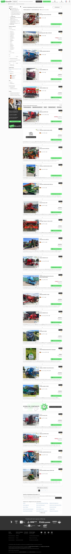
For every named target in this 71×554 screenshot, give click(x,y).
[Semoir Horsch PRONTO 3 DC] (31, 262)
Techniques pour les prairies (15, 15)
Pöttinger (12, 36)
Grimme (11, 46)
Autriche (13, 76)
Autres (24, 503)
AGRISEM (12, 40)
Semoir (45, 107)
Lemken (12, 35)
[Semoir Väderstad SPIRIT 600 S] (31, 438)
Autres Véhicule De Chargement (41, 511)
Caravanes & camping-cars (15, 23)
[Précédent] (23, 19)
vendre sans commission (15, 121)
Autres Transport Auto (40, 509)
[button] (69, 1)
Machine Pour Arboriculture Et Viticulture (56, 505)
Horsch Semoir (59, 107)
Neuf (11, 82)
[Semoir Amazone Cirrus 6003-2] (31, 244)
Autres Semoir (38, 507)
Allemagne (13, 75)
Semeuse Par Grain (53, 507)
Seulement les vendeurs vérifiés (15, 95)
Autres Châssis (25, 507)
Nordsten (12, 49)
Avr (11, 42)
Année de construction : (12, 61)
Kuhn (11, 39)
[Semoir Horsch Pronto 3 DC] (31, 207)
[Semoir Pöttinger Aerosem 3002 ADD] (31, 19)
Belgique (13, 78)
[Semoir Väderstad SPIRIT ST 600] (31, 299)
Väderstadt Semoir (52, 107)
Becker (11, 44)
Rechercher (39, 1)
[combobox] (15, 73)
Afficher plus (42, 512)
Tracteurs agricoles (15, 10)
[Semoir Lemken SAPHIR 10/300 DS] (31, 56)
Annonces (12, 87)
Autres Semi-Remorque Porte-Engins (42, 503)
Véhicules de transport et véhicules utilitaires (15, 18)
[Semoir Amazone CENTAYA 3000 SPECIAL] (31, 189)
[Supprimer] (29, 9)
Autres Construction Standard (28, 509)
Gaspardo (12, 45)
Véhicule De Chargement (54, 511)
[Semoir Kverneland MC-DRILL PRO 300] (31, 37)
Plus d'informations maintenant (55, 406)
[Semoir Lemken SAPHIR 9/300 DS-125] (31, 456)
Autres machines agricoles (16, 13)
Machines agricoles (14, 8)
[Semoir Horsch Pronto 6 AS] (31, 420)
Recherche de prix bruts (13, 58)
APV (11, 41)
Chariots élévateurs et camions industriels (14, 21)
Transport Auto (52, 509)
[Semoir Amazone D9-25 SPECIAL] (31, 153)
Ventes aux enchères (13, 88)
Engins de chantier (14, 19)
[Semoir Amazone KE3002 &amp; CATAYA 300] (31, 475)
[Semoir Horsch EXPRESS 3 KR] (31, 92)
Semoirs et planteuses (15, 9)
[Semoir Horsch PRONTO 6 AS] (31, 317)
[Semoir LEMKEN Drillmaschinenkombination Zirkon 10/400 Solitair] (31, 281)
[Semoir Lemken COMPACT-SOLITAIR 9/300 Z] (31, 372)
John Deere (12, 47)
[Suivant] (61, 105)
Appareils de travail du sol (37, 107)
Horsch (11, 31)
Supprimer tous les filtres (45, 9)
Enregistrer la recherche (42, 487)
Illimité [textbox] (11, 73)
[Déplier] (42, 29)
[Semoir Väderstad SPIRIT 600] (31, 116)
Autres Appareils (26, 505)
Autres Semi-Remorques (40, 505)
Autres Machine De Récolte (27, 511)
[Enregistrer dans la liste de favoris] (61, 15)
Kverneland (12, 37)
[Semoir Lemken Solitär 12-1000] (31, 391)
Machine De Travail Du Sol (54, 503)
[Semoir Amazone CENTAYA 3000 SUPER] (31, 170)
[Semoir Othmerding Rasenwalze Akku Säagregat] (31, 354)
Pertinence (57, 7)
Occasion (12, 83)
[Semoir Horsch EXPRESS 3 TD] (31, 74)
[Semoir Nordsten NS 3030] (31, 336)
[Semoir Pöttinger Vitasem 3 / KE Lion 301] (31, 225)
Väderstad (12, 34)
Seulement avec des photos (15, 92)
